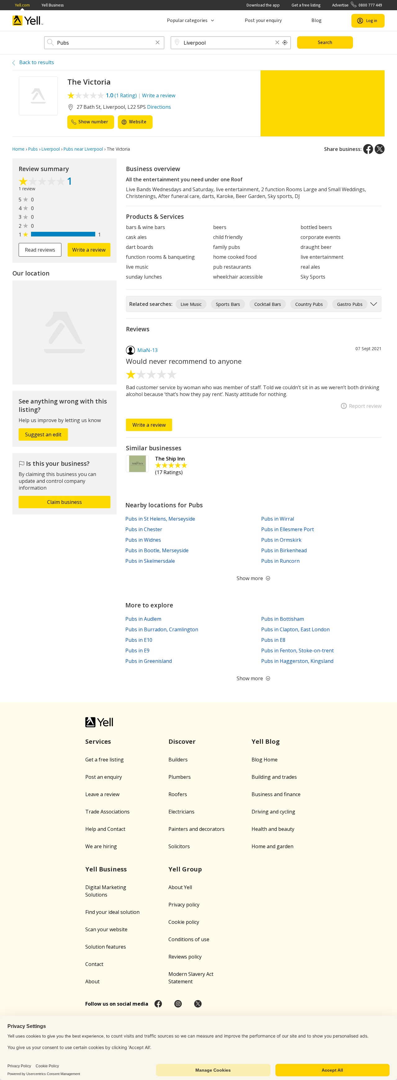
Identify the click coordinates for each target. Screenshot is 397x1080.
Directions (159, 107)
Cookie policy (183, 922)
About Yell (180, 887)
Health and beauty (273, 829)
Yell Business (53, 5)
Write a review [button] (88, 249)
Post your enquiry (263, 20)
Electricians (181, 811)
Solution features (105, 946)
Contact (94, 964)
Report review (365, 406)
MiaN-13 (147, 350)
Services (98, 741)
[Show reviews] (43, 182)
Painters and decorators (196, 829)
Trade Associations (107, 811)
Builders (178, 759)
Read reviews (40, 249)
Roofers (177, 794)
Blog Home (265, 759)
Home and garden (272, 846)
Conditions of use (188, 939)
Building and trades (274, 777)
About (92, 981)
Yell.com (22, 5)
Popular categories (187, 20)
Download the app (263, 5)
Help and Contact (105, 829)
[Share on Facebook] (368, 149)
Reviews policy (185, 956)
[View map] (64, 332)
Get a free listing (306, 5)
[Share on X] (380, 149)
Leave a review (102, 794)
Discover (182, 741)
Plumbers (179, 777)
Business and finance (276, 794)
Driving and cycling (273, 811)
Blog (316, 20)
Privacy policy (183, 904)
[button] (157, 43)
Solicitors (179, 846)
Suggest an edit (43, 434)
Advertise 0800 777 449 (357, 5)
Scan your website (106, 929)
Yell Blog (266, 741)
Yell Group (185, 869)
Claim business (64, 502)
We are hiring (101, 846)
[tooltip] (285, 43)
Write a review (158, 95)
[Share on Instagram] (178, 1003)
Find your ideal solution (112, 912)
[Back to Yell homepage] (27, 20)
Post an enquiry (103, 777)
